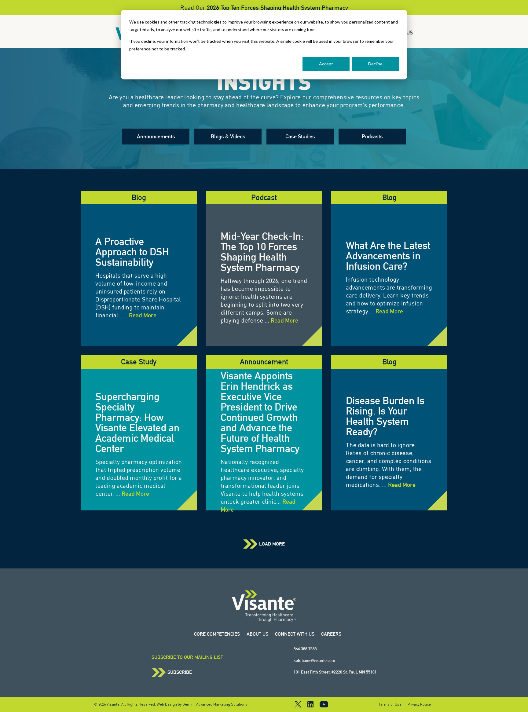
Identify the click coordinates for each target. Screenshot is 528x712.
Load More (272, 544)
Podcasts (372, 136)
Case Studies (300, 136)
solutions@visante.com (314, 660)
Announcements (156, 136)
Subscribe (179, 672)
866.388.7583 (305, 648)
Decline (375, 63)
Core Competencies (217, 634)
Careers (331, 634)
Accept (326, 63)
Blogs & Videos (228, 136)
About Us (257, 634)
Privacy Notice (419, 704)
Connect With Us (294, 634)
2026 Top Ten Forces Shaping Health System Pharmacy (277, 7)
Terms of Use (390, 704)
